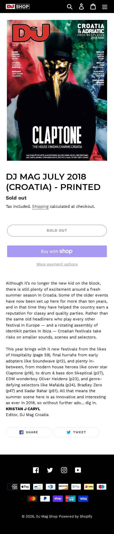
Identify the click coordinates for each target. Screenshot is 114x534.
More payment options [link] (57, 264)
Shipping (40, 206)
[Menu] (105, 6)
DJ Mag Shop (47, 516)
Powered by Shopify (75, 516)
